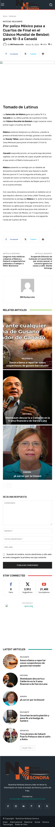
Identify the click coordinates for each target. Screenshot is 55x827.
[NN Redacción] (5, 44)
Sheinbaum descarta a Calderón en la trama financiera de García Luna (27, 419)
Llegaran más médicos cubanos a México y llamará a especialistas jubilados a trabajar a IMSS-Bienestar (14, 261)
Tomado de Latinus (20, 107)
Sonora (27, 472)
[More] (43, 54)
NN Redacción (17, 44)
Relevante (17, 21)
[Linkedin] (23, 806)
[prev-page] (5, 485)
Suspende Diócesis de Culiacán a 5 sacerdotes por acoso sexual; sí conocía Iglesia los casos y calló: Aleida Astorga (40, 262)
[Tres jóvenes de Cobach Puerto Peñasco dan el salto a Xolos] (10, 735)
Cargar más (26, 748)
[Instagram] (16, 806)
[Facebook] (8, 806)
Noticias (12, 16)
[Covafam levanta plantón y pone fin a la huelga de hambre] (10, 716)
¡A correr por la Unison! (27, 476)
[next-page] (9, 485)
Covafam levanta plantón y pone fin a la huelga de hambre (34, 718)
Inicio (5, 16)
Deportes (24, 730)
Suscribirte (44, 583)
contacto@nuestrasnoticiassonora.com (27, 799)
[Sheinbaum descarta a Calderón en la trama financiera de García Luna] (27, 397)
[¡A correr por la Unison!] (27, 452)
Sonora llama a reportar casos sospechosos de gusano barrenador (27, 364)
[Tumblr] (39, 806)
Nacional (27, 414)
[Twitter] (47, 806)
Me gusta (10, 583)
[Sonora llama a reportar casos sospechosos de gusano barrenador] (27, 342)
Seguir (27, 583)
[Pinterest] (31, 806)
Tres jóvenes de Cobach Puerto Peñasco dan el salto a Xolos (35, 737)
